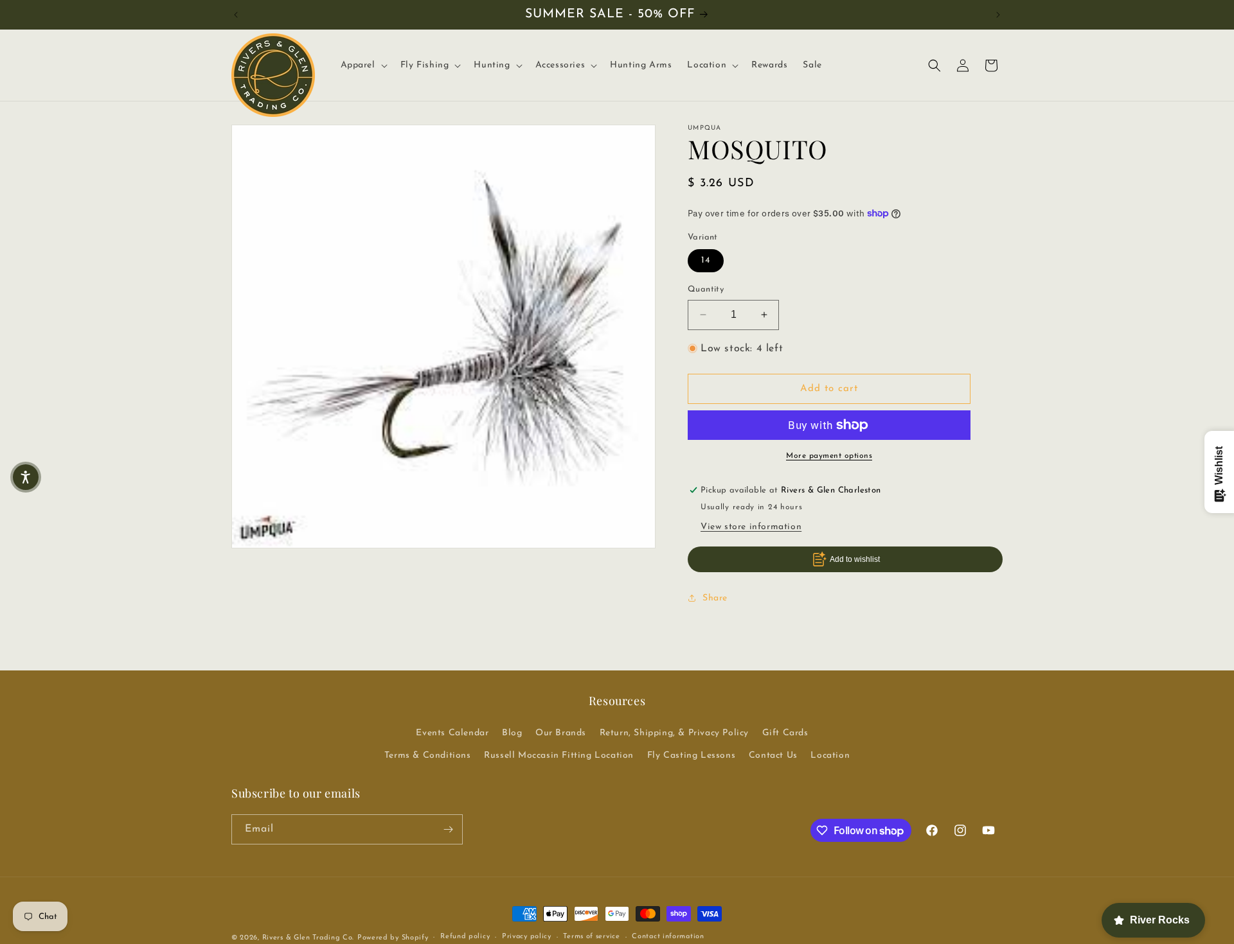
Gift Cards (785, 733)
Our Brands (560, 733)
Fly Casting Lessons (691, 755)
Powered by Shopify (393, 937)
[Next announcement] (998, 15)
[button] (363, 65)
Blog (512, 733)
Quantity (706, 289)
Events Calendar (452, 733)
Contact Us (773, 755)
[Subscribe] (448, 829)
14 (705, 260)
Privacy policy (526, 936)
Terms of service (591, 936)
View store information (751, 527)
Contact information (668, 936)
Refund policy (465, 936)
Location (830, 755)
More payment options (829, 456)
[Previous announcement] (236, 15)
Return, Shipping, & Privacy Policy (674, 733)
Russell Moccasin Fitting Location (559, 755)
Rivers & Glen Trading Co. (308, 937)
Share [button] (715, 598)
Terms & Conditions (427, 755)
